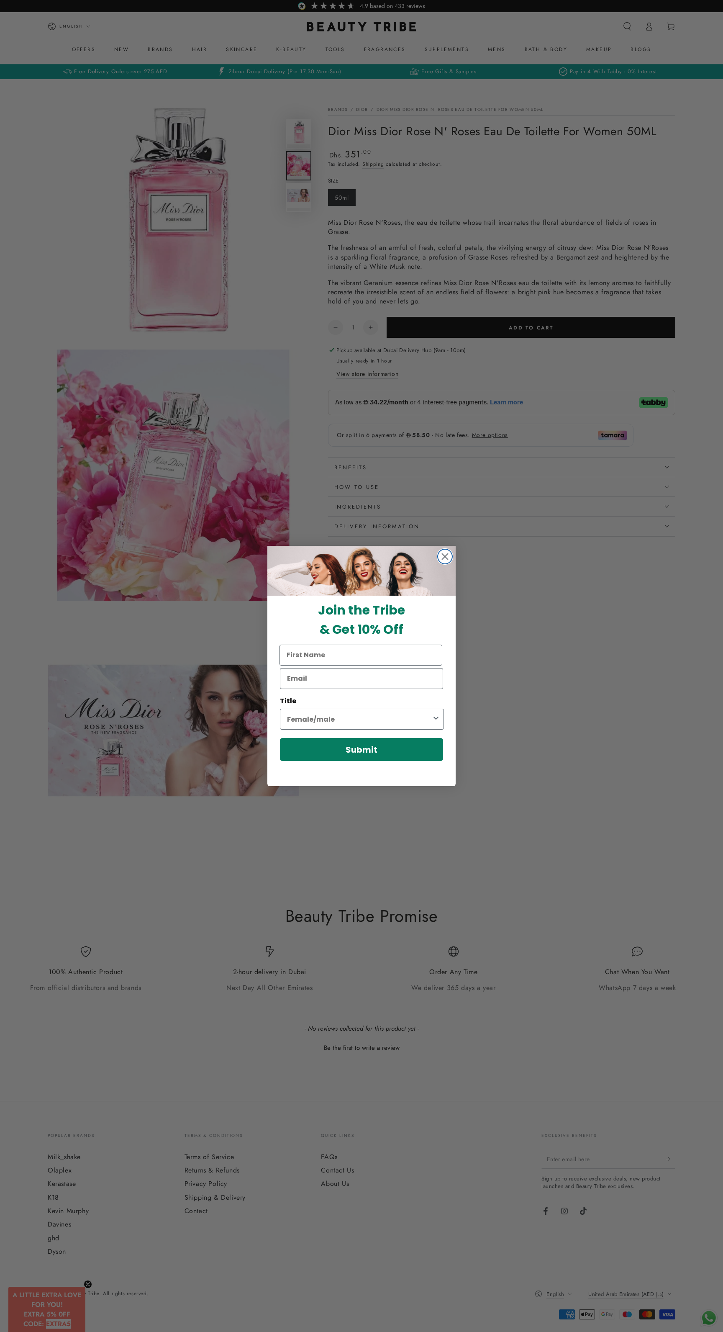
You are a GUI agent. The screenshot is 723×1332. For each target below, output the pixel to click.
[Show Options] (436, 719)
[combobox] (359, 719)
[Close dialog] (445, 556)
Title (288, 701)
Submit (361, 750)
